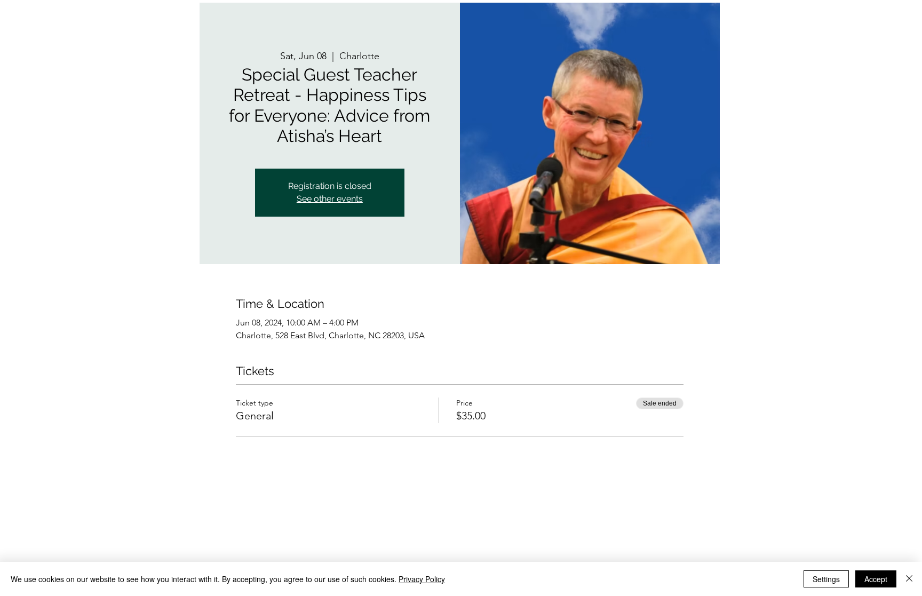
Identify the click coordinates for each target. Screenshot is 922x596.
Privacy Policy (422, 579)
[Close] (909, 578)
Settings (826, 579)
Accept (875, 579)
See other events (330, 199)
